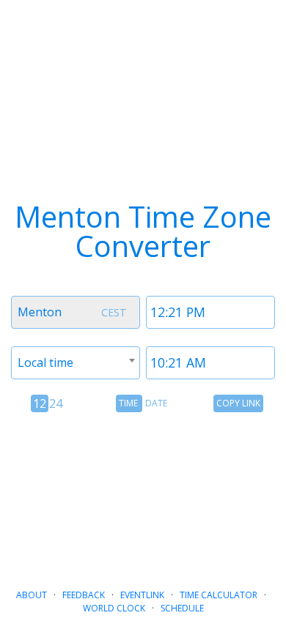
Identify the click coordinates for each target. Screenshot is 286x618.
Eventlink (142, 595)
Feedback (83, 595)
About (31, 595)
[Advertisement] (143, 494)
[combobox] (75, 312)
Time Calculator (218, 595)
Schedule (182, 608)
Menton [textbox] (40, 312)
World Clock (114, 608)
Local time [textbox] (45, 362)
